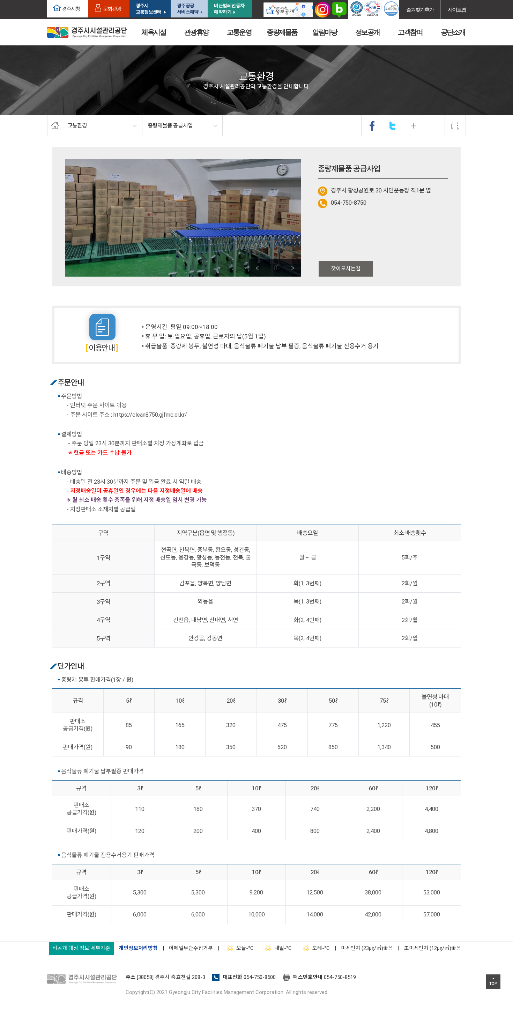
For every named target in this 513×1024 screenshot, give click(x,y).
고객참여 (410, 32)
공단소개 (453, 32)
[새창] (288, 9)
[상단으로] (493, 981)
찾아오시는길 (345, 268)
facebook (372, 125)
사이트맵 (457, 10)
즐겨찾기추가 (419, 10)
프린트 (455, 125)
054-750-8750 (348, 202)
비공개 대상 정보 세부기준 (81, 948)
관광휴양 (196, 32)
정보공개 (367, 32)
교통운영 (239, 32)
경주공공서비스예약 (187, 8)
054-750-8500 (260, 977)
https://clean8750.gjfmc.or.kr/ (150, 414)
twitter (392, 125)
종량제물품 (282, 32)
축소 (434, 125)
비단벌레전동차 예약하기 (229, 8)
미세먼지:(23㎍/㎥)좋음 (367, 948)
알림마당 (324, 32)
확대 (413, 125)
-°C (245, 948)
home (54, 125)
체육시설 (153, 32)
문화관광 (112, 9)
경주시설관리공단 (83, 979)
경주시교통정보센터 (148, 8)
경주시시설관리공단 (87, 32)
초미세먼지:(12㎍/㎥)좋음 (432, 948)
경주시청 (71, 9)
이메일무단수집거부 (191, 948)
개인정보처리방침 (138, 948)
